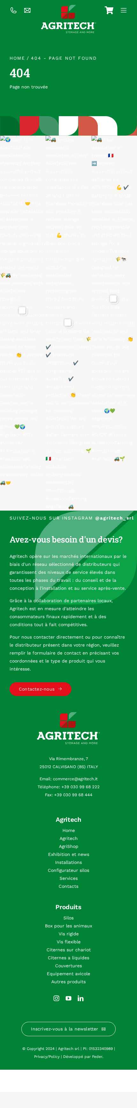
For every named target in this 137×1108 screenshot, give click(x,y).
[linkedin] (80, 998)
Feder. (97, 1056)
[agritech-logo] (69, 7)
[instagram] (56, 998)
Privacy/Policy (47, 1056)
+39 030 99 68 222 (80, 786)
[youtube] (68, 998)
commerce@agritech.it (75, 778)
